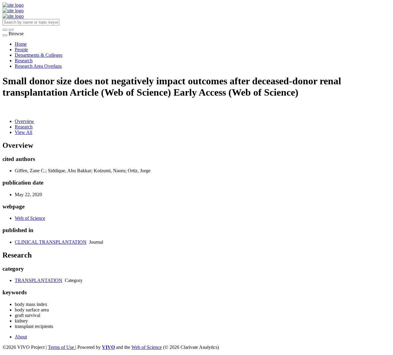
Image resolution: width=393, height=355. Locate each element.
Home (21, 44)
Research (24, 60)
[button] (4, 30)
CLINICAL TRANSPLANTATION (51, 242)
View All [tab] (23, 132)
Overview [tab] (24, 121)
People (21, 49)
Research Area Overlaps (38, 66)
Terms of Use (61, 347)
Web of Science (30, 218)
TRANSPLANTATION (38, 280)
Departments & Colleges (38, 55)
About (21, 336)
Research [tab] (24, 126)
